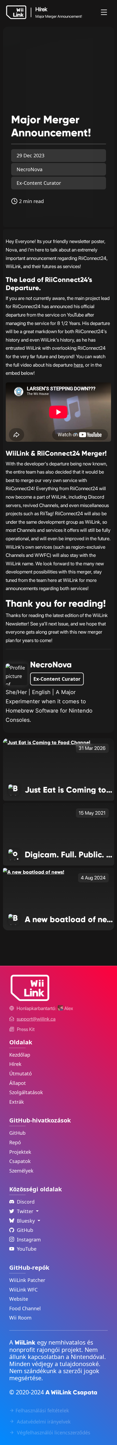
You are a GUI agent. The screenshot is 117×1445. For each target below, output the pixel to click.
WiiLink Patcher (27, 1280)
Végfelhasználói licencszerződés (53, 1432)
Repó (15, 1142)
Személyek (21, 1170)
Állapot (17, 1083)
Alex (68, 1008)
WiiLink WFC (23, 1289)
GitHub (17, 1133)
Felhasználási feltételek (42, 1410)
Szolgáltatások (26, 1092)
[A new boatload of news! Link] (33, 872)
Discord (26, 1201)
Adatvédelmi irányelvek (43, 1421)
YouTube (26, 1248)
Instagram (29, 1239)
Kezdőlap (19, 1054)
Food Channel (25, 1308)
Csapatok (20, 1161)
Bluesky (26, 1220)
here (78, 365)
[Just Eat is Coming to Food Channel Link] (46, 742)
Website (18, 1299)
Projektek (20, 1152)
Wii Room (20, 1317)
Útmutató (20, 1073)
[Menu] (104, 12)
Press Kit (26, 1029)
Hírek (15, 1064)
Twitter (26, 1211)
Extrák (16, 1102)
